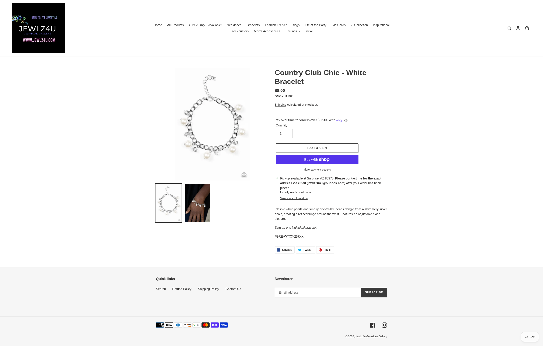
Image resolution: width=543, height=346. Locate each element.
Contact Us (233, 289)
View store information (294, 198)
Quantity (281, 125)
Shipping (280, 104)
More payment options (317, 169)
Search (161, 289)
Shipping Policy (208, 289)
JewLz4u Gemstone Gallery (371, 336)
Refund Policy (182, 289)
